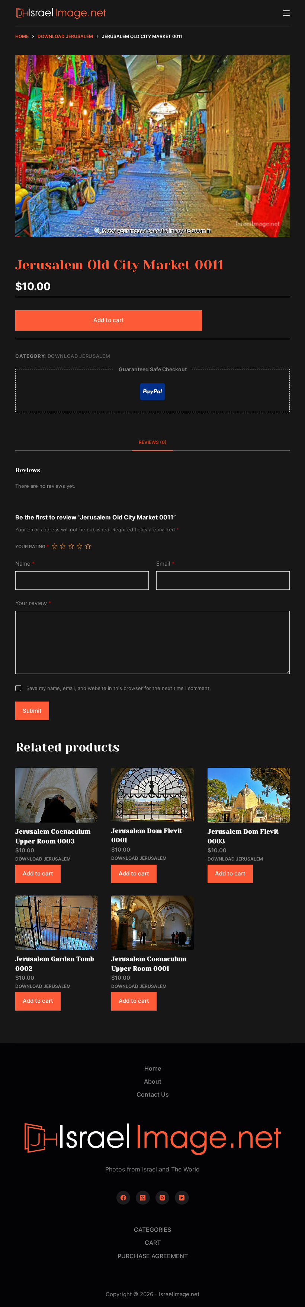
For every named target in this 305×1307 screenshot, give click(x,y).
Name (25, 563)
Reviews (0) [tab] (153, 442)
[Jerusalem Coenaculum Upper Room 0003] (56, 795)
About (152, 1081)
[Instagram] (162, 1198)
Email (165, 563)
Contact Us (153, 1094)
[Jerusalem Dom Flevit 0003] (249, 795)
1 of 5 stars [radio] (54, 546)
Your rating (32, 546)
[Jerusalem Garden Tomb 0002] (56, 923)
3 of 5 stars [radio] (71, 546)
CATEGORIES (152, 1229)
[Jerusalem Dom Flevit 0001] (152, 794)
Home (152, 1068)
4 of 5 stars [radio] (79, 546)
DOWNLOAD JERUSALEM (79, 356)
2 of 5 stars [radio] (62, 546)
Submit (32, 710)
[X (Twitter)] (143, 1198)
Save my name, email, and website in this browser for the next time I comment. (118, 688)
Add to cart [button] (38, 873)
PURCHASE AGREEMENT (153, 1256)
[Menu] (286, 13)
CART (153, 1242)
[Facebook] (123, 1198)
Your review (33, 603)
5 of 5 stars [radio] (87, 546)
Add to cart (108, 320)
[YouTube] (182, 1198)
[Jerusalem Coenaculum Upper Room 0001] (152, 923)
